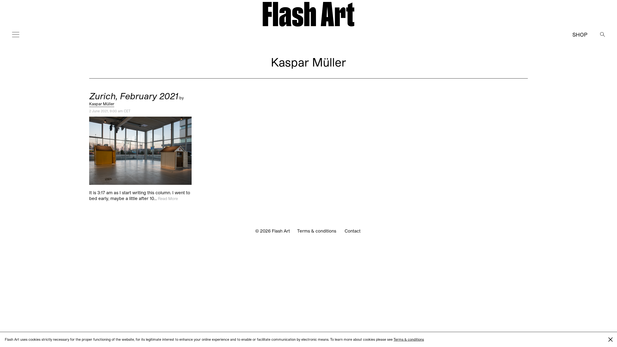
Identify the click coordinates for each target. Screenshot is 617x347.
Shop (579, 34)
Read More (168, 198)
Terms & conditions (409, 339)
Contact (353, 231)
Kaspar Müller (101, 103)
